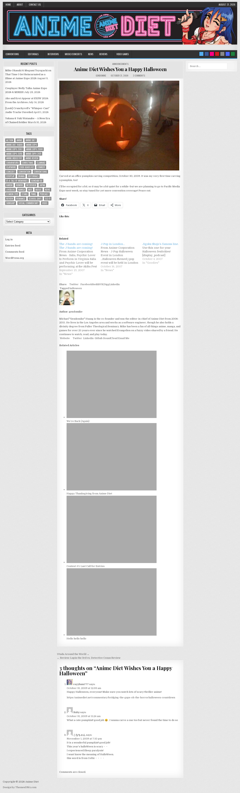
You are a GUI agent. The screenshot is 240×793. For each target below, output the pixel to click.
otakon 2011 (12, 194)
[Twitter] (201, 54)
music (38, 189)
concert (10, 171)
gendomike (101, 75)
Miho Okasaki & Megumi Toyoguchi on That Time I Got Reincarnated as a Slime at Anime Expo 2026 (28, 74)
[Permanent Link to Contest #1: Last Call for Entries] (112, 562)
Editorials (33, 54)
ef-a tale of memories (17, 180)
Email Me (123, 338)
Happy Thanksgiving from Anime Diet (89, 493)
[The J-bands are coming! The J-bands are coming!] (80, 259)
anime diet (31, 140)
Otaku (25, 194)
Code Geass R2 (26, 167)
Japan (42, 185)
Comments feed (14, 251)
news (47, 189)
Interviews (53, 54)
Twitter (74, 284)
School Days (35, 198)
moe (30, 189)
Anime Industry (14, 158)
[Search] (222, 54)
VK (102, 284)
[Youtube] (217, 54)
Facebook (86, 284)
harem (9, 185)
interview (31, 185)
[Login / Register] (233, 54)
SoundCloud (110, 338)
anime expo (31, 145)
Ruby (76, 712)
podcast (44, 194)
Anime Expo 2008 (34, 149)
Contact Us (35, 4)
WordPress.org (14, 258)
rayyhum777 (81, 684)
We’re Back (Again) (78, 421)
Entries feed (12, 245)
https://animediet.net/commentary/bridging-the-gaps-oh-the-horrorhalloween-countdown (121, 697)
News (90, 54)
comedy (41, 167)
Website (64, 338)
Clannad (41, 162)
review (9, 198)
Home (8, 4)
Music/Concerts (73, 54)
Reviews (103, 54)
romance (20, 198)
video (44, 203)
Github (98, 338)
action (9, 140)
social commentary (28, 203)
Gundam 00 (36, 180)
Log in (9, 239)
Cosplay (10, 176)
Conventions (12, 54)
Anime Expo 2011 (33, 153)
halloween (75, 288)
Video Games (122, 54)
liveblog (10, 189)
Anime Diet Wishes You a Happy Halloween (120, 69)
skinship (10, 203)
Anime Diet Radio (14, 145)
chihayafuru (12, 162)
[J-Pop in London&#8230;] (121, 257)
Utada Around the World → (73, 654)
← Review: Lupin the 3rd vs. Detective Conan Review (88, 657)
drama (21, 176)
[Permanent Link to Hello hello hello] (112, 634)
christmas (27, 162)
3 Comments (139, 75)
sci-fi (47, 198)
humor (19, 185)
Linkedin (114, 284)
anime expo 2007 (14, 149)
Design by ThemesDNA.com (19, 787)
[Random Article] (227, 54)
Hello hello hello (76, 638)
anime (19, 140)
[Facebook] (206, 54)
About (20, 4)
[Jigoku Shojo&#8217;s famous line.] (163, 253)
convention (24, 171)
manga (21, 189)
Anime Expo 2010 (14, 153)
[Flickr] (212, 54)
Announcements (120, 63)
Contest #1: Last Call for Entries (86, 566)
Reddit (96, 284)
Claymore (11, 167)
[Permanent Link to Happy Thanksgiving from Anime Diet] (112, 489)
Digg (106, 284)
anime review (32, 158)
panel (33, 194)
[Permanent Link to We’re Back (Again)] (112, 417)
